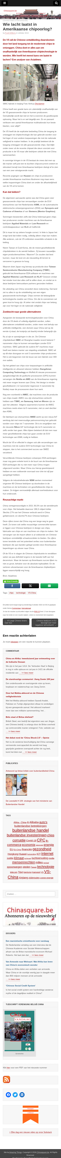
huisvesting (31, 854)
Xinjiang (23, 877)
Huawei (23, 854)
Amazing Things (15, 1152)
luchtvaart (27, 858)
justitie (10, 858)
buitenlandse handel (30, 830)
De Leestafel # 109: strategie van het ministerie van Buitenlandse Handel (29, 802)
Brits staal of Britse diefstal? (19, 717)
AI (28, 822)
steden (26, 867)
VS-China (32, 593)
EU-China (17, 850)
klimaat (19, 858)
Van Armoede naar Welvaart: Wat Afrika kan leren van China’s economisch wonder (29, 963)
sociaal (46, 863)
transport (36, 872)
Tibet (20, 872)
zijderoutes (34, 877)
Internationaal (21, 20)
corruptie (19, 840)
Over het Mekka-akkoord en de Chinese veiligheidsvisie (25, 695)
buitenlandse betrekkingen (30, 825)
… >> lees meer (26, 673)
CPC (41, 840)
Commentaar (8, 20)
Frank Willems (10, 33)
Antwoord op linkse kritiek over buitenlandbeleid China (30, 771)
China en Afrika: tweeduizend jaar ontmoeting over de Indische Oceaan (30, 660)
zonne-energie (46, 878)
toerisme (28, 872)
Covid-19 (31, 840)
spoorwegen (14, 866)
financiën (27, 849)
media (51, 858)
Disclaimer (39, 104)
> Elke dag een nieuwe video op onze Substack (30, 1132)
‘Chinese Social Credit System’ (20, 985)
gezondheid (42, 849)
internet (47, 853)
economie (28, 844)
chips (11, 593)
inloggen (14, 642)
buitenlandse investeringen (27, 835)
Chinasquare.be (43, 1152)
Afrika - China (20, 822)
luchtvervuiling (40, 858)
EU (11, 849)
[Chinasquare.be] (30, 12)
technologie (21, 593)
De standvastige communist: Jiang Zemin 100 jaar (30, 679)
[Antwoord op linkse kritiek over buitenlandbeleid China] (16, 785)
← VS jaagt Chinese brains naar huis (16, 622)
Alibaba (34, 822)
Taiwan (34, 867)
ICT (39, 854)
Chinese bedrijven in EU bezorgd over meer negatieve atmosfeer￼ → (45, 623)
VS (42, 872)
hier (8, 1067)
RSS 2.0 (37, 611)
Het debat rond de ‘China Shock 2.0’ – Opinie (27, 738)
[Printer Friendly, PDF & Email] (11, 581)
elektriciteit (39, 845)
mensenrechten (23, 862)
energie (49, 844)
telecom (13, 872)
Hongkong (13, 854)
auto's (43, 822)
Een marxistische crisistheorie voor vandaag (27, 941)
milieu (39, 862)
